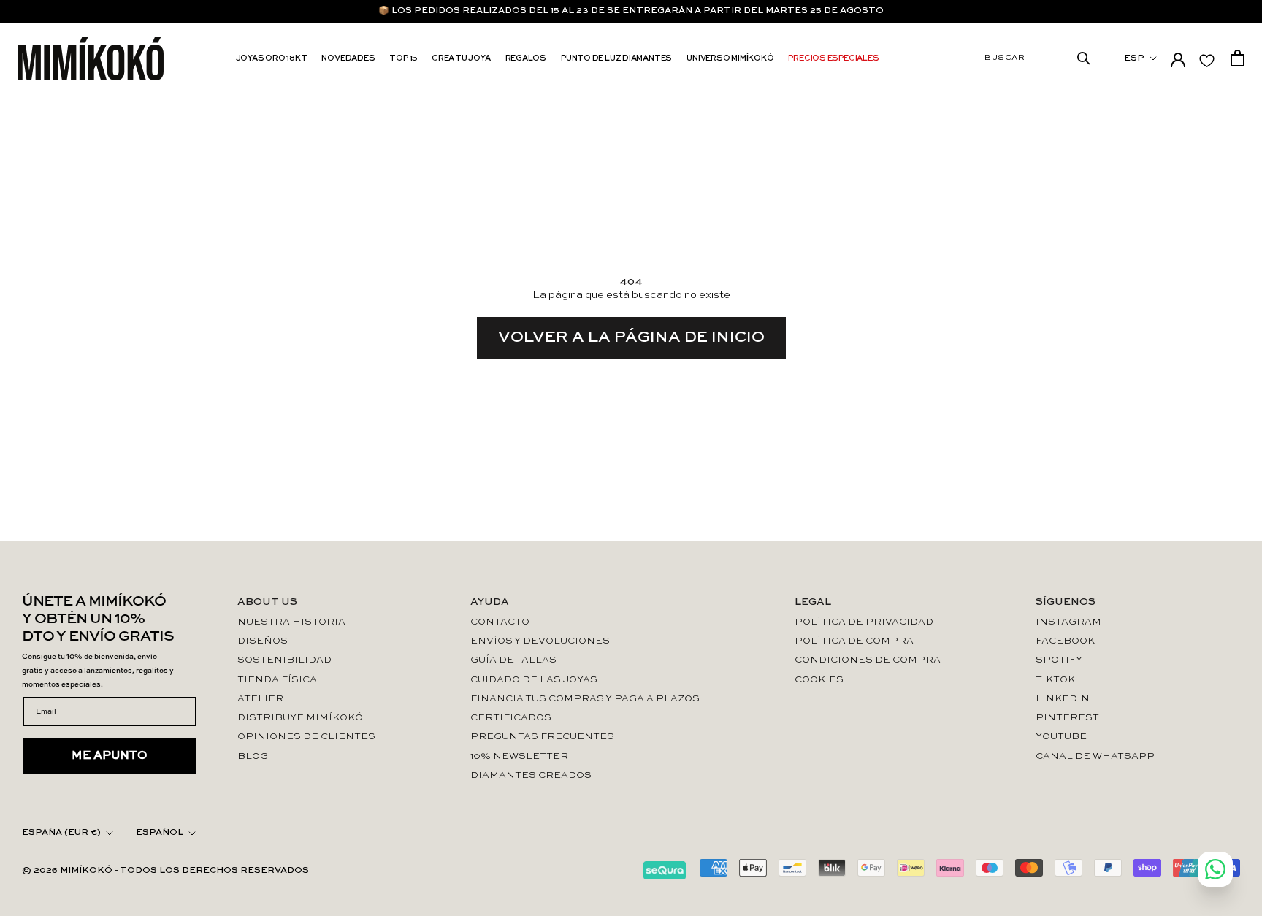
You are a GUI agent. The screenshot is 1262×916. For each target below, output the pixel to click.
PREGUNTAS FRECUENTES (542, 736)
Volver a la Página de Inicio (631, 337)
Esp (1134, 58)
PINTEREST (1067, 717)
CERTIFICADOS (510, 717)
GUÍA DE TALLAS (513, 660)
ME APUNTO (110, 756)
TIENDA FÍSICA (277, 679)
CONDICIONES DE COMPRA (868, 660)
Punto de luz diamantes (616, 59)
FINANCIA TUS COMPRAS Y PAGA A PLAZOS (585, 698)
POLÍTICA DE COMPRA (854, 641)
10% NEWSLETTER (519, 756)
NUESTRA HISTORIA (291, 622)
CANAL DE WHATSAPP (1095, 756)
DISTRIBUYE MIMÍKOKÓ (300, 717)
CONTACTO (499, 622)
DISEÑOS (262, 641)
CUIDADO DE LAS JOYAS (533, 679)
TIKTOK (1055, 679)
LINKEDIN (1063, 698)
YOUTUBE (1061, 736)
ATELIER (260, 698)
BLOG (252, 756)
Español (159, 832)
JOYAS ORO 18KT (271, 59)
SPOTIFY (1059, 660)
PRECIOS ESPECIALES (833, 59)
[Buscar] (1083, 58)
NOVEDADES (348, 59)
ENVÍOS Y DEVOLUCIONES (540, 641)
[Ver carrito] (1237, 58)
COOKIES (819, 679)
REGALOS (525, 59)
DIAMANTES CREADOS (531, 775)
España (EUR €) (61, 832)
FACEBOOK (1065, 641)
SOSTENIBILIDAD (284, 660)
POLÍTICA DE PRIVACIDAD (864, 622)
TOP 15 (403, 59)
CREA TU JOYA (461, 59)
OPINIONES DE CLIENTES (306, 736)
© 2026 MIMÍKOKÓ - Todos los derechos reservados (165, 870)
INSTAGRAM (1068, 622)
